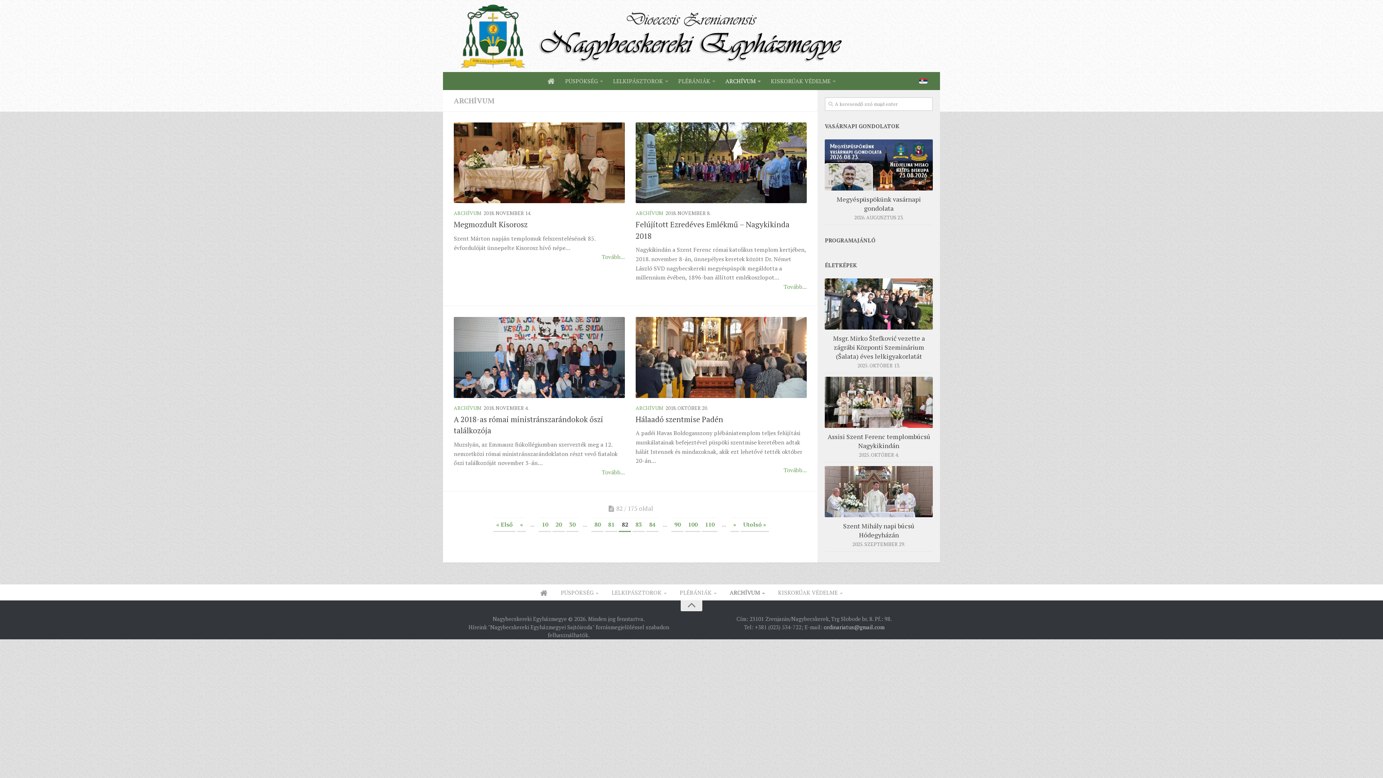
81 (611, 524)
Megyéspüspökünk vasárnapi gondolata (879, 204)
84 (652, 524)
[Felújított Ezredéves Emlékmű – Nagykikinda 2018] (721, 162)
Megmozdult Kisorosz (491, 224)
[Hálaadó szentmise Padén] (721, 357)
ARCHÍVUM (740, 81)
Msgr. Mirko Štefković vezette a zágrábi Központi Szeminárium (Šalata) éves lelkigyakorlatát (879, 347)
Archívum (468, 213)
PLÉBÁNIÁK (694, 81)
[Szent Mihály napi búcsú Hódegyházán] (879, 491)
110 (710, 524)
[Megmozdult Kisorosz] (539, 162)
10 (545, 524)
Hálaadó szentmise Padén (679, 419)
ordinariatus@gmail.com (854, 627)
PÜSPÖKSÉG (581, 81)
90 (677, 524)
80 (597, 524)
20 (558, 524)
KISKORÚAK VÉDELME (801, 81)
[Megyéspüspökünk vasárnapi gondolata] (879, 165)
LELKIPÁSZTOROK (638, 81)
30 (572, 524)
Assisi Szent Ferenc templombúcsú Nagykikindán (879, 441)
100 (693, 524)
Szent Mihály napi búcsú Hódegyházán (878, 530)
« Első (504, 524)
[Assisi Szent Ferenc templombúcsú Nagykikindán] (879, 402)
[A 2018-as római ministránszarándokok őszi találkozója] (539, 357)
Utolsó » (754, 524)
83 (638, 524)
